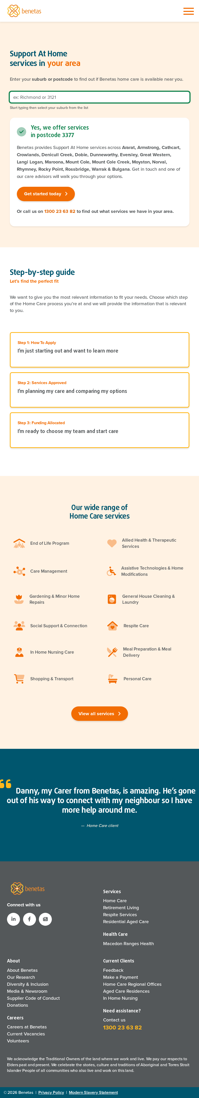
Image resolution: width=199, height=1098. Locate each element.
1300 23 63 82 (59, 211)
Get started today (43, 193)
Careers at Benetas (27, 1027)
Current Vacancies (26, 1033)
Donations (17, 1005)
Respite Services (120, 914)
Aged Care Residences (126, 991)
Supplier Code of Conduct (33, 998)
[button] (45, 919)
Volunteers (18, 1040)
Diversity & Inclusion (27, 984)
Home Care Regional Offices (132, 984)
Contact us (114, 1020)
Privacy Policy (51, 1092)
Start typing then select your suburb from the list (49, 107)
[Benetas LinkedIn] (13, 919)
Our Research (21, 977)
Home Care (115, 900)
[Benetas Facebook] (29, 919)
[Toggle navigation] (188, 11)
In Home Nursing (120, 998)
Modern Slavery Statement (93, 1092)
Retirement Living (121, 907)
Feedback (113, 970)
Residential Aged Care (126, 921)
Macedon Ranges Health (128, 943)
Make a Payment (120, 977)
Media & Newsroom (27, 991)
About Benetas (22, 970)
